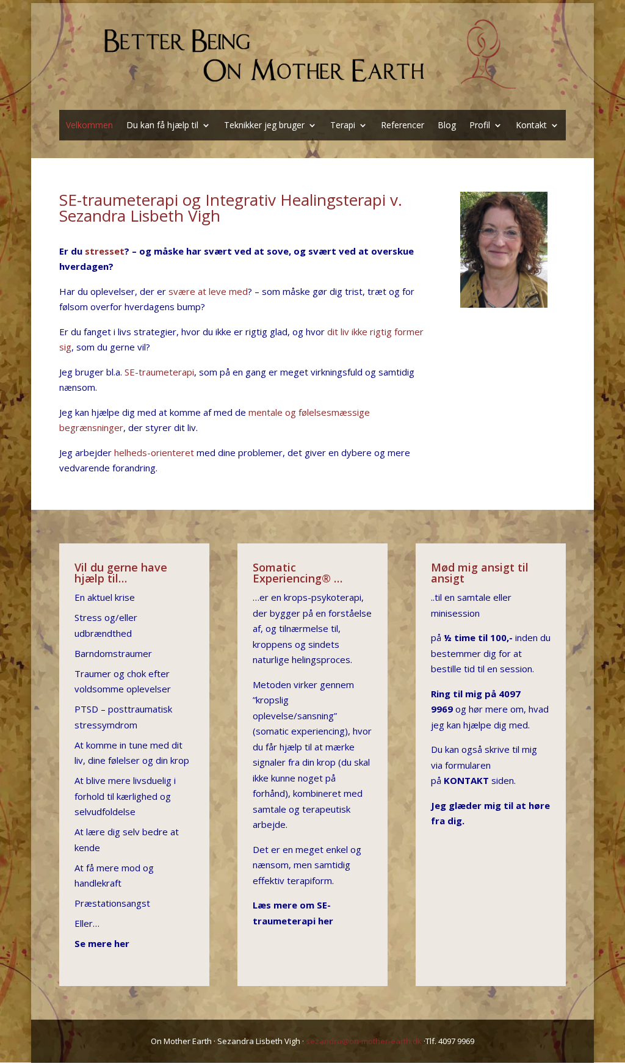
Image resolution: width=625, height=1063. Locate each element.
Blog (447, 126)
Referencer (402, 126)
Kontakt (531, 126)
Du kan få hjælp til (162, 126)
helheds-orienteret (154, 452)
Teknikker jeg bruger (264, 126)
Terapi (342, 126)
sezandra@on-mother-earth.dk (364, 1041)
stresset (105, 251)
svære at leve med (208, 291)
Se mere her (101, 943)
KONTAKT (466, 780)
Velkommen (89, 126)
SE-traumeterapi (159, 372)
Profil (479, 126)
